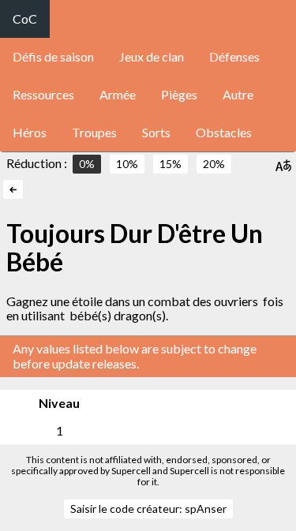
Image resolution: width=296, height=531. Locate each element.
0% (87, 163)
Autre (238, 94)
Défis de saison (53, 56)
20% (214, 163)
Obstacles (224, 132)
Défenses (234, 56)
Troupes (94, 132)
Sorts (156, 132)
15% (170, 163)
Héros (30, 132)
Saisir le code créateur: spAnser (148, 508)
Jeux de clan (151, 56)
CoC (25, 18)
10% (127, 163)
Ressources (43, 94)
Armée (117, 94)
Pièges (179, 94)
